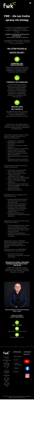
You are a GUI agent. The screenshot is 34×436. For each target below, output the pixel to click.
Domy (16, 360)
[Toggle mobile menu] (30, 3)
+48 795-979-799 (6, 384)
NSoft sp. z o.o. (21, 397)
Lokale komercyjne (17, 363)
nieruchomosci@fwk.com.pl (17, 331)
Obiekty (16, 368)
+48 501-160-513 (6, 366)
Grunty (16, 371)
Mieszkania (17, 356)
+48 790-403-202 (6, 379)
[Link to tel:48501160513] (17, 322)
